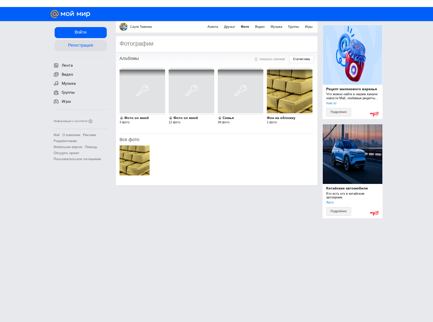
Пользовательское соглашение (77, 159)
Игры (308, 27)
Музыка (277, 27)
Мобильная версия (68, 147)
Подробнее (339, 112)
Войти (81, 32)
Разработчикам (65, 141)
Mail (57, 135)
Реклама (89, 135)
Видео (260, 27)
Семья (228, 118)
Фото (245, 27)
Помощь (91, 147)
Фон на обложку (281, 118)
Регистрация (80, 45)
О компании (71, 135)
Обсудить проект (66, 153)
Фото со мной (136, 118)
